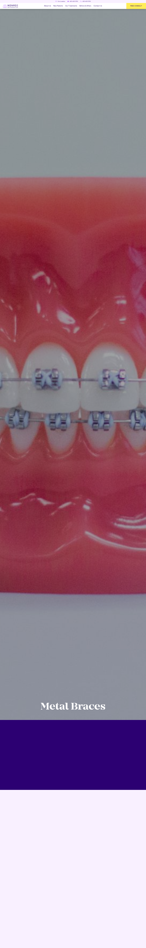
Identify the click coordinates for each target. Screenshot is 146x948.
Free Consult (136, 6)
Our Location (61, 1)
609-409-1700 (73, 1)
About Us (47, 6)
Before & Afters (85, 6)
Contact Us (98, 6)
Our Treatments (71, 6)
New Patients (58, 6)
